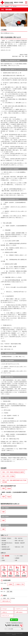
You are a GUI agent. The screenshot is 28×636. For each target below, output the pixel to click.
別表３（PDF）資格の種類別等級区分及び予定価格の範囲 (14, 481)
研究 (3, 558)
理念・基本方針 (18, 538)
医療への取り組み (19, 540)
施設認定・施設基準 (20, 542)
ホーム (2, 6)
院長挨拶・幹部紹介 (6, 538)
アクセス (4, 608)
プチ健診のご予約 (19, 584)
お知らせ (4, 612)
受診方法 (11, 570)
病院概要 (7, 6)
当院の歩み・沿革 (19, 546)
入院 (17, 570)
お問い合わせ (19, 612)
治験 (16, 560)
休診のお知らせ (6, 601)
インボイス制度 (18, 555)
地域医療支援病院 (6, 549)
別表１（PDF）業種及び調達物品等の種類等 (13, 472)
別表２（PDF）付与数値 (8, 476)
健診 (24, 570)
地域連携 (4, 575)
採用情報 (17, 575)
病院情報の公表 (5, 546)
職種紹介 (11, 575)
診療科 (4, 570)
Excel (9, 488)
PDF (3, 488)
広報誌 (3, 560)
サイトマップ (5, 615)
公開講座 (17, 558)
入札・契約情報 (5, 555)
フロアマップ (19, 608)
